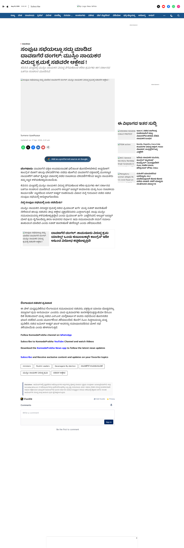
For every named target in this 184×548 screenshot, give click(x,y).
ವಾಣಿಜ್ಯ (57, 15)
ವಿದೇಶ (48, 15)
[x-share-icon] (28, 149)
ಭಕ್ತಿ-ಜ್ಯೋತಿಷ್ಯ (129, 15)
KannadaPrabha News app (51, 348)
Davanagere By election (65, 366)
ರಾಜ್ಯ (13, 15)
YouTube (59, 341)
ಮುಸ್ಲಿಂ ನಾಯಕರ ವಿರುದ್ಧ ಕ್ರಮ (35, 373)
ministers (27, 366)
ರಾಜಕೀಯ (29, 15)
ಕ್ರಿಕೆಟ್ (40, 15)
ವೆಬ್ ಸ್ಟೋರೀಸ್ (103, 15)
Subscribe (35, 7)
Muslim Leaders (43, 366)
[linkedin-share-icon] (38, 149)
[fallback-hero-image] (127, 135)
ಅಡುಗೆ (151, 15)
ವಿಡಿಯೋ (117, 15)
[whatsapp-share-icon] (23, 149)
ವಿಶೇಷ (91, 15)
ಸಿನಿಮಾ (67, 15)
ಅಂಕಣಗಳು (80, 15)
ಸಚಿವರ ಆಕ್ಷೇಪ (59, 373)
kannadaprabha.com (31, 387)
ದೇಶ (20, 15)
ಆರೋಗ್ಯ (142, 15)
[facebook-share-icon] (33, 149)
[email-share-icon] (43, 149)
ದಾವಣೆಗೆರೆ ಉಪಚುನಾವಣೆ (92, 366)
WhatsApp (66, 335)
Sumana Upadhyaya (30, 136)
